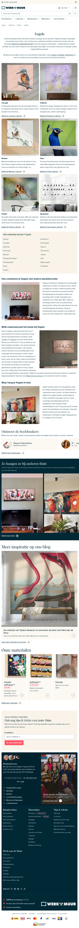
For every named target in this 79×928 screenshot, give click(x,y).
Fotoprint (13, 339)
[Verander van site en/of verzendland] (76, 2)
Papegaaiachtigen (10, 258)
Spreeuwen (44, 214)
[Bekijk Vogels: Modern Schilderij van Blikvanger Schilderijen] (32, 497)
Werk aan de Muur (12, 851)
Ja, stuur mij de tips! (14, 743)
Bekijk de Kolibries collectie (50, 116)
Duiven (5, 239)
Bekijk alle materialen (10, 703)
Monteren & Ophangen (14, 800)
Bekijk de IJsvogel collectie (12, 116)
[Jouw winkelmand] (75, 8)
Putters (4, 214)
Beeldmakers (32, 19)
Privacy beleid (62, 914)
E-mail (22, 782)
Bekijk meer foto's (8, 536)
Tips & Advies (59, 19)
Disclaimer (32, 914)
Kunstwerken (6, 19)
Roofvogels (45, 243)
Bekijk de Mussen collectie (11, 172)
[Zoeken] (75, 14)
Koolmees (7, 251)
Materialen (46, 19)
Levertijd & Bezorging (14, 797)
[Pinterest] (15, 889)
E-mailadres (9, 732)
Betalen (9, 794)
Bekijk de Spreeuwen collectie (51, 227)
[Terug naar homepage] (13, 7)
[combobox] (35, 13)
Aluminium (69, 55)
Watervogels (45, 262)
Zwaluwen (44, 266)
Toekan (43, 254)
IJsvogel (5, 103)
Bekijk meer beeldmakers (11, 453)
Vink (42, 258)
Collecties (19, 19)
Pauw (42, 158)
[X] (21, 889)
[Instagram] (11, 889)
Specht (43, 247)
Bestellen (9, 791)
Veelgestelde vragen (13, 788)
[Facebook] (18, 889)
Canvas (54, 55)
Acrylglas (61, 55)
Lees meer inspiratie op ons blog (14, 642)
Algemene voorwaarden (19, 914)
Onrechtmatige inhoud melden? (47, 914)
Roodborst (44, 239)
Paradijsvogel (8, 262)
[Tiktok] (24, 889)
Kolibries (43, 103)
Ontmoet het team (50, 801)
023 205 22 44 (31, 778)
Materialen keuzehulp (34, 376)
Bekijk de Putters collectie (11, 227)
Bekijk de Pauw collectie (49, 172)
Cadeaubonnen (12, 803)
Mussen (5, 158)
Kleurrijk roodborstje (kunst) (22, 44)
